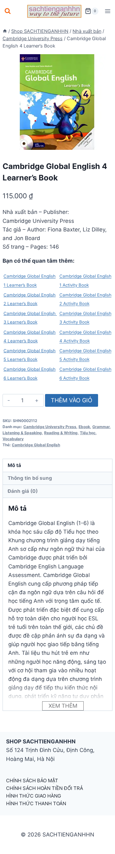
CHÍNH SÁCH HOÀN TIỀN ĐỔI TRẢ (44, 788)
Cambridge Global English (36, 444)
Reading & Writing (61, 432)
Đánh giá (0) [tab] (23, 491)
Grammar (101, 426)
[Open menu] (107, 11)
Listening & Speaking (22, 432)
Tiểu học (88, 432)
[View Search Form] (8, 11)
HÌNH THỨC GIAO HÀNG (33, 796)
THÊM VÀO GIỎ (71, 400)
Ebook (84, 426)
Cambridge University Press (49, 426)
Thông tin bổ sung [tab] (30, 478)
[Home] (5, 31)
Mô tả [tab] (14, 465)
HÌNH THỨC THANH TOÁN (36, 803)
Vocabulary (13, 438)
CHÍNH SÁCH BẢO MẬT (32, 780)
